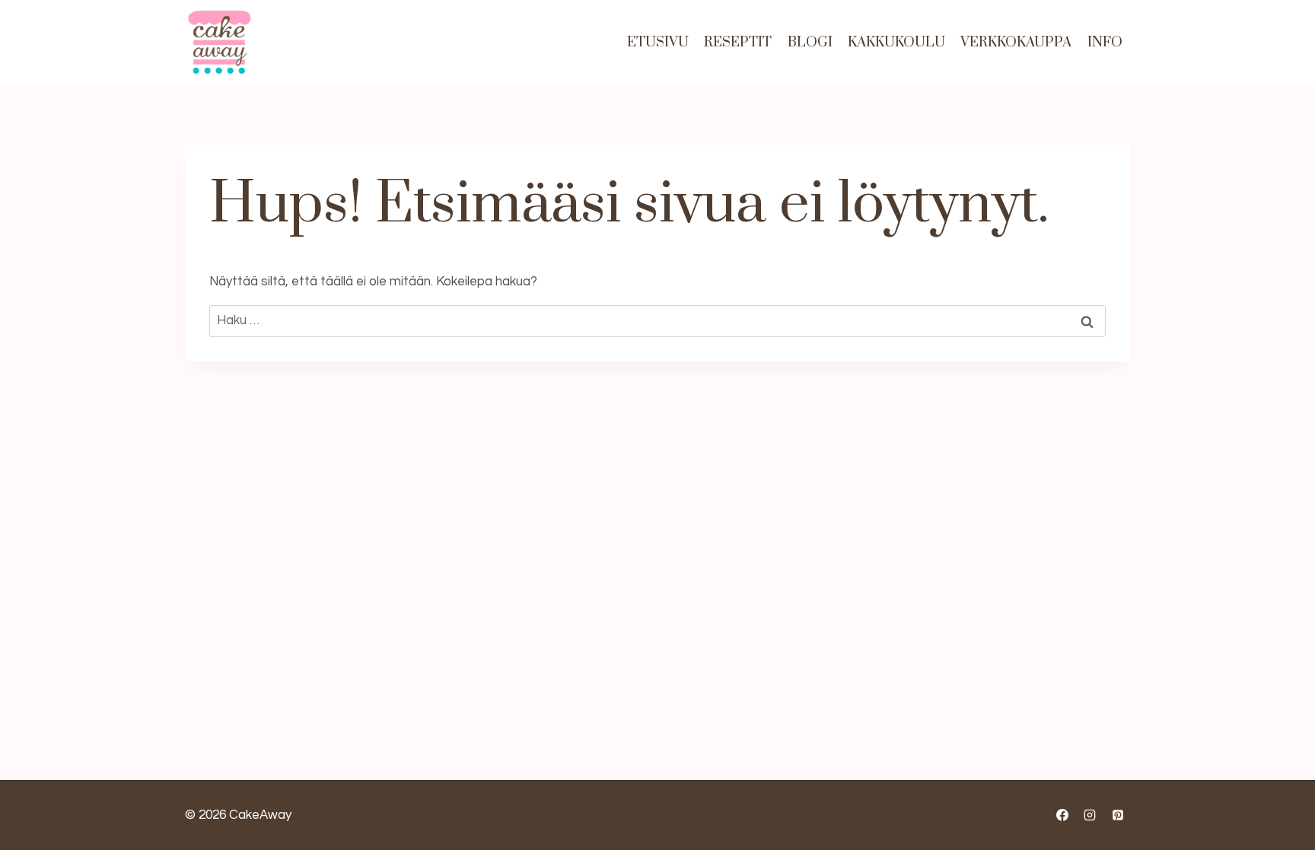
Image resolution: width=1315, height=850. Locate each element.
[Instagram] (1090, 815)
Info (1104, 42)
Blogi (810, 42)
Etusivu (658, 42)
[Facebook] (1062, 815)
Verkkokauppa (1015, 42)
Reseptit (738, 42)
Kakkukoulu (896, 42)
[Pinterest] (1118, 815)
